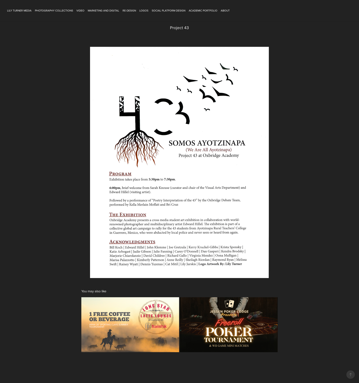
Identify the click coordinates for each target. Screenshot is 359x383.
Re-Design (129, 10)
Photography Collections (54, 10)
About (225, 10)
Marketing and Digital (103, 10)
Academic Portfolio (203, 10)
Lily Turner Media (19, 10)
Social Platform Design (168, 10)
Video (80, 10)
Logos (143, 10)
